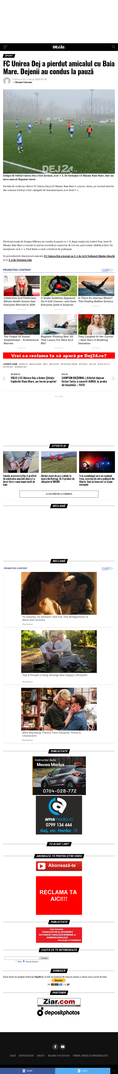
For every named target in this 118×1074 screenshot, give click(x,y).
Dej (45, 364)
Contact (41, 1055)
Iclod (93, 364)
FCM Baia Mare (69, 364)
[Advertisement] (59, 21)
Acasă (13, 1055)
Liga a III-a (104, 364)
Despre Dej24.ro (26, 1055)
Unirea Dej (21, 367)
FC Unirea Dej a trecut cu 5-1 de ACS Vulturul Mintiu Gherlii (79, 256)
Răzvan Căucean (23, 82)
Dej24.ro (54, 364)
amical (24, 364)
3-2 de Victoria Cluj (20, 260)
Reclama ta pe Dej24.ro (58, 1055)
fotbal (84, 364)
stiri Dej (8, 367)
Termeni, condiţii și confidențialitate (90, 1055)
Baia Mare (36, 364)
